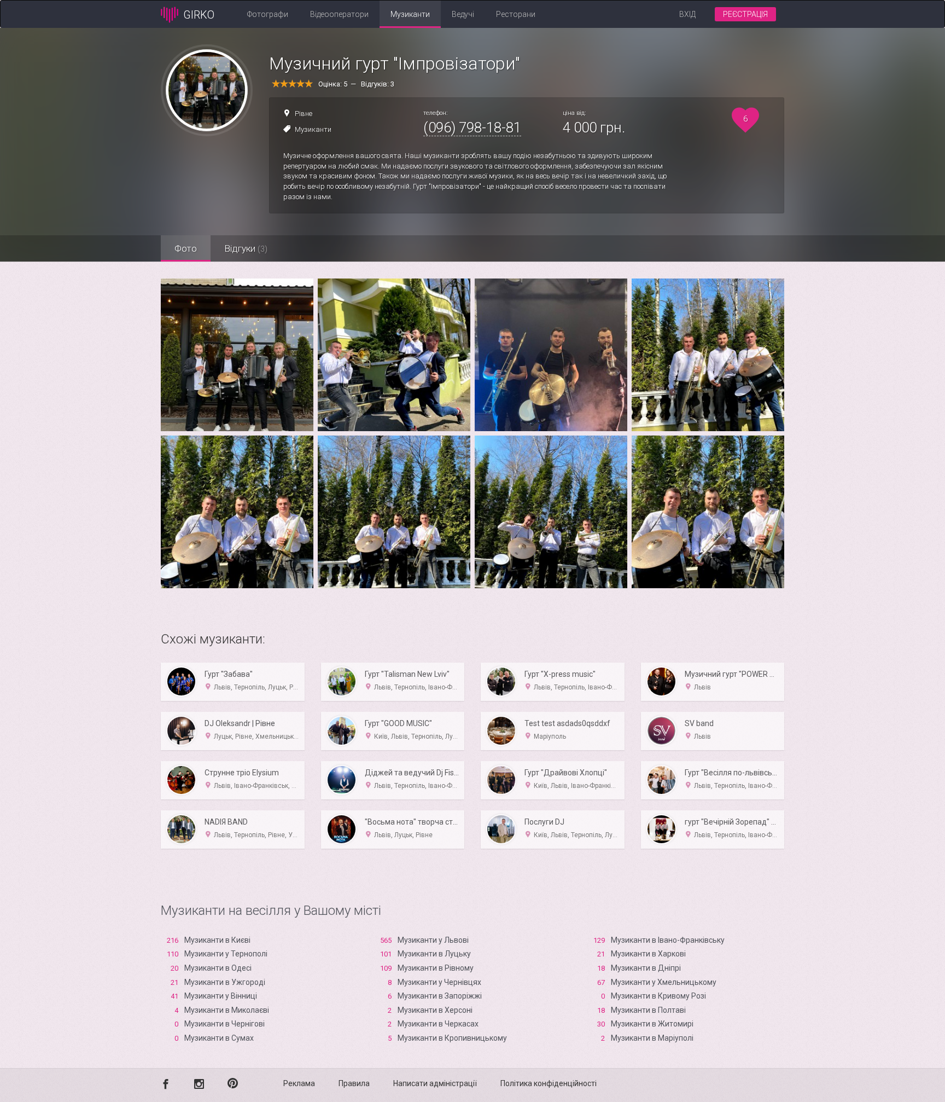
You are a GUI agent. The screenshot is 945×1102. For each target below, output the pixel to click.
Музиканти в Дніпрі (646, 968)
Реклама (299, 1083)
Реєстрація (745, 14)
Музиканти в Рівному (436, 968)
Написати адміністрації (435, 1083)
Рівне (303, 113)
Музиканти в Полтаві (648, 1010)
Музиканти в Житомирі (652, 1023)
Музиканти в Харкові (648, 953)
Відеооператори (339, 14)
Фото (185, 248)
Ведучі (463, 14)
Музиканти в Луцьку (434, 953)
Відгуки (245, 248)
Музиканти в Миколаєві (226, 1010)
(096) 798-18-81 (472, 127)
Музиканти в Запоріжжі (440, 995)
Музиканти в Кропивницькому (452, 1038)
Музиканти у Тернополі (225, 953)
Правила (354, 1083)
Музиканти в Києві (217, 940)
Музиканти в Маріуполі (652, 1038)
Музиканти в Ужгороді (224, 982)
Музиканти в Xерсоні (435, 1010)
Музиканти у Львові (433, 940)
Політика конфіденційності (548, 1083)
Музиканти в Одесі (218, 968)
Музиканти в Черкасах (438, 1023)
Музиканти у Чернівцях (439, 982)
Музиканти (410, 14)
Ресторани (515, 14)
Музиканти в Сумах (219, 1038)
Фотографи (267, 14)
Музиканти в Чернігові (224, 1023)
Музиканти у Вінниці (220, 995)
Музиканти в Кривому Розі (658, 995)
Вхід (687, 14)
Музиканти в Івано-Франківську (668, 940)
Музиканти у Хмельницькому (663, 982)
